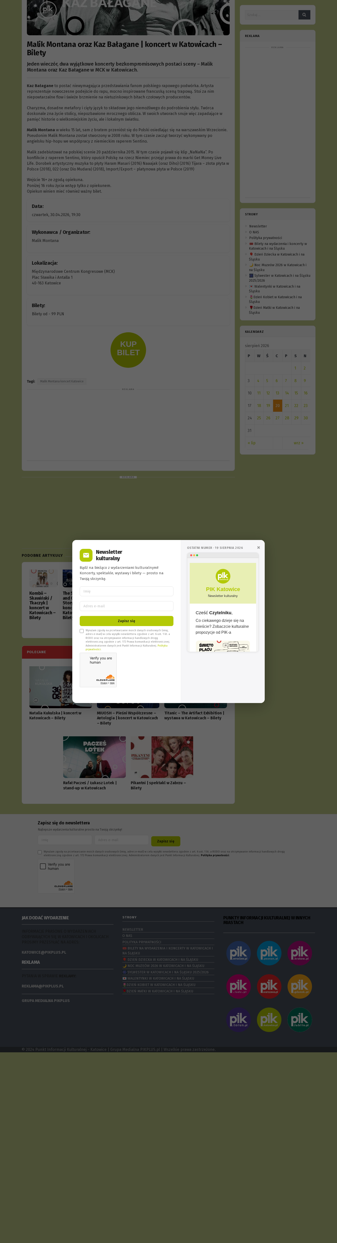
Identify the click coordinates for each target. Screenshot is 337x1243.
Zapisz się (126, 621)
